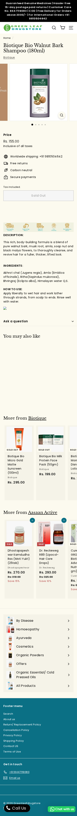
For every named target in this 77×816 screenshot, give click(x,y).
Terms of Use (12, 751)
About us (9, 719)
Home (6, 38)
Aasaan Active (42, 512)
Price (7, 135)
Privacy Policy (12, 735)
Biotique (9, 57)
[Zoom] (61, 115)
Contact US (10, 746)
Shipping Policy (13, 741)
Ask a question (15, 321)
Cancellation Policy (16, 730)
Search (8, 714)
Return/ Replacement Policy (22, 724)
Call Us (18, 808)
